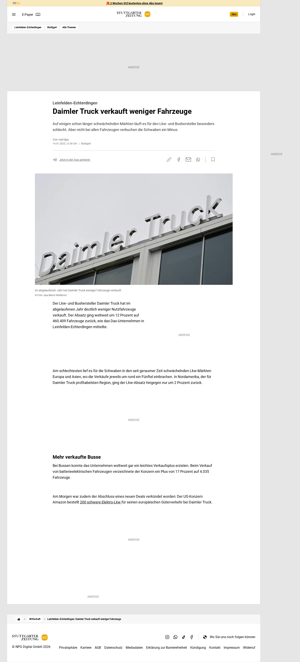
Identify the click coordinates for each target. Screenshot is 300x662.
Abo (234, 14)
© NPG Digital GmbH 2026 (31, 647)
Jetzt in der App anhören (74, 159)
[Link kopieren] (169, 159)
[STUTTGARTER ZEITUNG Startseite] (133, 14)
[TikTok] (183, 637)
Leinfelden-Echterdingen (27, 27)
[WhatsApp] (175, 637)
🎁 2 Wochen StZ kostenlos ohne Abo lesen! (134, 3)
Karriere (85, 648)
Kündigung (198, 648)
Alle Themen (69, 27)
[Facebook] (192, 637)
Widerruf (249, 648)
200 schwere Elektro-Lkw (100, 502)
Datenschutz (113, 648)
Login (251, 14)
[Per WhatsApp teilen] (198, 159)
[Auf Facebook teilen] (179, 159)
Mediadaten (134, 648)
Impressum (232, 648)
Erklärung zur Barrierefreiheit (166, 648)
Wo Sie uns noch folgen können (232, 637)
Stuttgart (52, 27)
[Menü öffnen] (14, 14)
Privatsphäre (68, 648)
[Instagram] (167, 637)
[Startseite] (18, 619)
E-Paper (27, 15)
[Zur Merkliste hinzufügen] (212, 159)
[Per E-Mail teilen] (188, 159)
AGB (98, 648)
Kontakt (214, 648)
